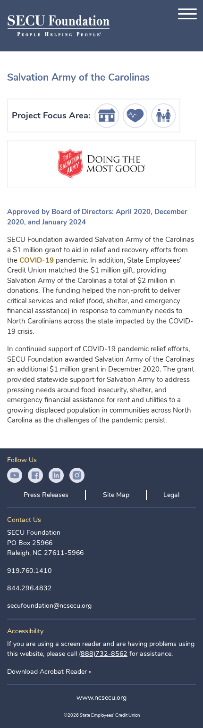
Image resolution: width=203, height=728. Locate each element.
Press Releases (46, 494)
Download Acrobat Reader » (49, 671)
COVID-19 (36, 260)
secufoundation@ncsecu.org (49, 605)
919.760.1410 (29, 570)
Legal (171, 494)
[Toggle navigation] (187, 13)
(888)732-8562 (103, 653)
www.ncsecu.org (101, 697)
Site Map (116, 494)
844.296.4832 (29, 588)
